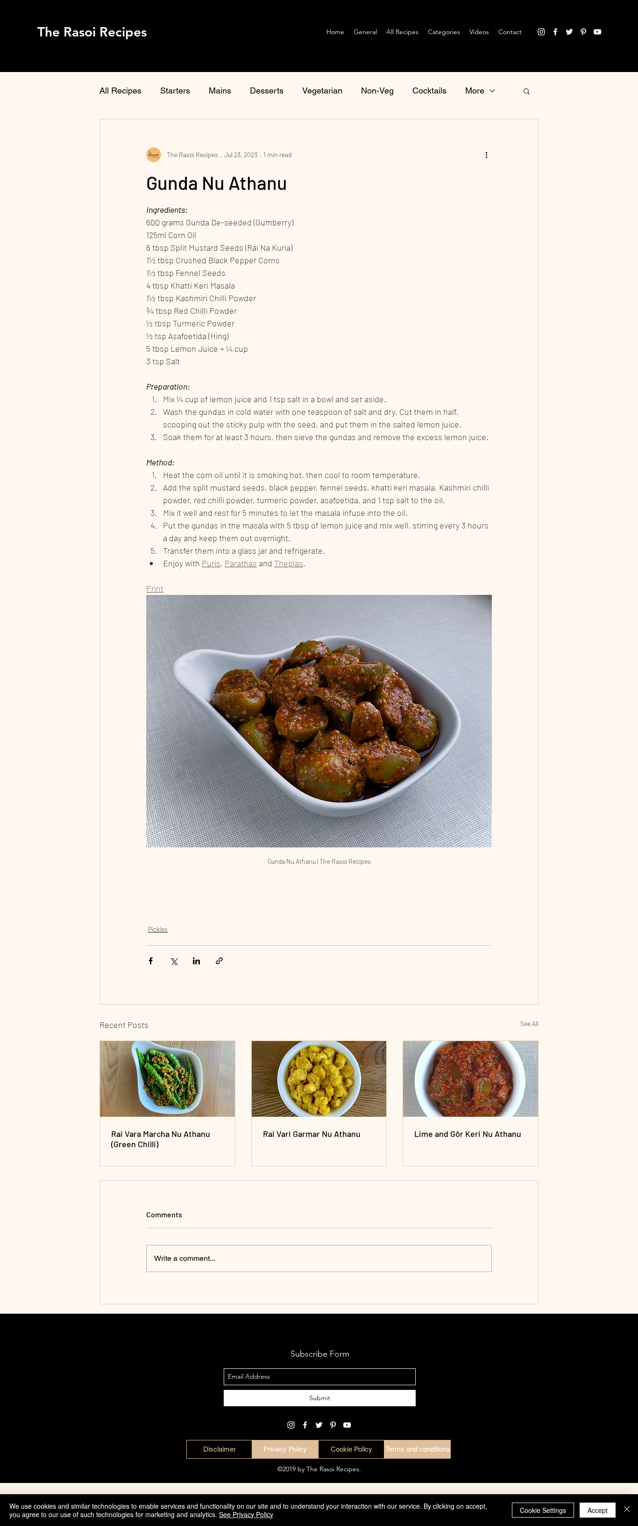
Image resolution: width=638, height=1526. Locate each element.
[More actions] (486, 154)
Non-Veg (377, 90)
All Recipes (120, 90)
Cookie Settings (543, 1510)
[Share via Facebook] (150, 960)
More (474, 90)
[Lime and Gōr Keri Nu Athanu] (470, 1079)
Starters (175, 90)
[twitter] (569, 31)
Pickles (158, 929)
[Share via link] (219, 960)
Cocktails (429, 90)
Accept (598, 1510)
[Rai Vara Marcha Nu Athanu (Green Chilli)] (167, 1079)
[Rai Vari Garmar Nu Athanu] (319, 1079)
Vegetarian (322, 90)
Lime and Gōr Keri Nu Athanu (467, 1133)
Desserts (267, 90)
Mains (220, 90)
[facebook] (555, 31)
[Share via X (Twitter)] (173, 960)
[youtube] (597, 31)
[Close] (626, 1510)
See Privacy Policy (246, 1514)
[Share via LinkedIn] (196, 960)
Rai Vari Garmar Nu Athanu (312, 1133)
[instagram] (541, 31)
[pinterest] (583, 31)
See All (529, 1023)
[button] (526, 90)
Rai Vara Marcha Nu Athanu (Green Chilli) (160, 1138)
